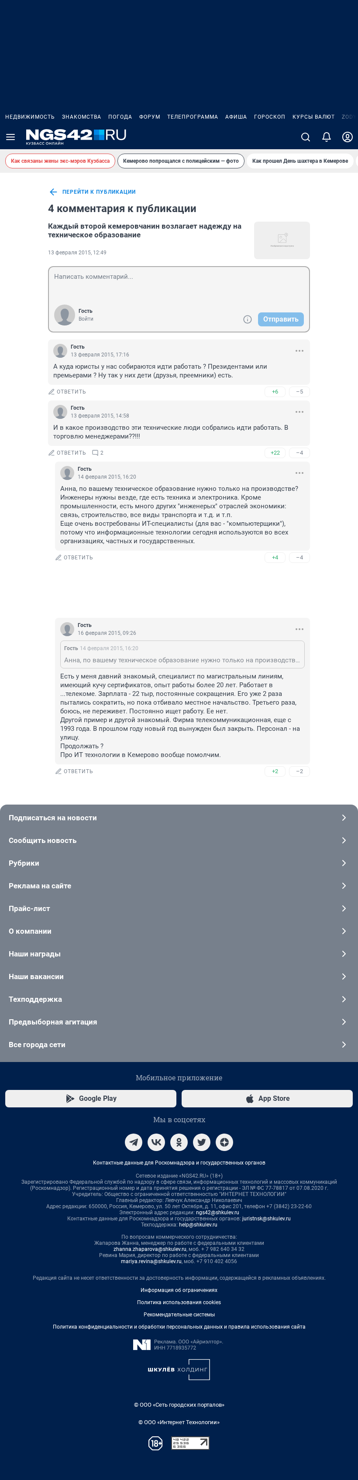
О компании (30, 931)
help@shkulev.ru (198, 1225)
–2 (299, 771)
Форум (149, 117)
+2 (275, 771)
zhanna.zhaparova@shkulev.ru (150, 1249)
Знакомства (81, 117)
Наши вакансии (36, 976)
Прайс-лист (29, 908)
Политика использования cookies (179, 1302)
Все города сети (37, 1044)
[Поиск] (305, 137)
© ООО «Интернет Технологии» (179, 1422)
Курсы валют (314, 117)
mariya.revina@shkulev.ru (151, 1261)
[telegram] (133, 1142)
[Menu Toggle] (10, 137)
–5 (299, 391)
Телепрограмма (192, 117)
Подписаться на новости (53, 817)
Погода (120, 117)
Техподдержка (35, 999)
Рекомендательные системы (179, 1315)
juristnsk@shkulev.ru (266, 1219)
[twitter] (201, 1142)
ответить (71, 392)
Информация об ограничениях (179, 1290)
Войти (86, 319)
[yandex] (224, 1142)
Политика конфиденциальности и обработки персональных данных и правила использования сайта (179, 1327)
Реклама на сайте (40, 885)
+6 (275, 391)
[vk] (156, 1142)
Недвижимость (30, 117)
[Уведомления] (326, 137)
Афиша (236, 117)
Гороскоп (270, 117)
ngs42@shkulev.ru (217, 1212)
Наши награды (35, 953)
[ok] (179, 1142)
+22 (275, 452)
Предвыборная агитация (53, 1022)
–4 (299, 452)
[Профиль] (347, 137)
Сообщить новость (42, 840)
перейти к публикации (99, 192)
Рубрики (24, 863)
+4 (275, 557)
